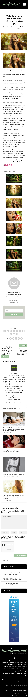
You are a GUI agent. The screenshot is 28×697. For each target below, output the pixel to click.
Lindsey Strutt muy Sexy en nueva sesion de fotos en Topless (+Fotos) (13, 451)
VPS (10, 690)
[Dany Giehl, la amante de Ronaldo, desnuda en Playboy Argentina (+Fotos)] (14, 486)
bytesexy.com (11, 171)
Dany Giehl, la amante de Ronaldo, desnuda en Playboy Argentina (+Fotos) (14, 497)
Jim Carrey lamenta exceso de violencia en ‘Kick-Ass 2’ (11, 584)
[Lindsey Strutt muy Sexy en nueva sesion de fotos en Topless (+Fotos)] (14, 441)
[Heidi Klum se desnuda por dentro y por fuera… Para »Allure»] (14, 464)
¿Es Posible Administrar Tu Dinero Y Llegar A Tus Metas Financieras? (13, 578)
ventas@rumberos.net (21, 681)
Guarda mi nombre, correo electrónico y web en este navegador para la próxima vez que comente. (13, 537)
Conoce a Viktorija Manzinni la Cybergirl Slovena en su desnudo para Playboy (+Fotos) (13, 429)
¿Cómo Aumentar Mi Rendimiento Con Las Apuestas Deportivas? (14, 573)
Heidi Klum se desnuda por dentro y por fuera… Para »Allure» (13, 475)
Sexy (9, 28)
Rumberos (14, 27)
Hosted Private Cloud (15, 692)
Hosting (6, 690)
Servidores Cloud (17, 690)
